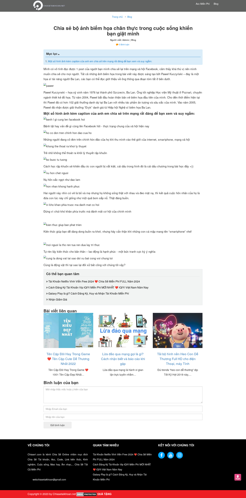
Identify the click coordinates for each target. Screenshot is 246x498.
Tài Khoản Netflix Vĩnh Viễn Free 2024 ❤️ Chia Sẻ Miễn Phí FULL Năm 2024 (94, 281)
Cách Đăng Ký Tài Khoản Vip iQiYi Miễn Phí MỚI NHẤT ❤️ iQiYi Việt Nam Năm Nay (98, 287)
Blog (216, 3)
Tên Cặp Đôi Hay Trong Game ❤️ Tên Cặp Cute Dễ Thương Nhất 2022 (68, 359)
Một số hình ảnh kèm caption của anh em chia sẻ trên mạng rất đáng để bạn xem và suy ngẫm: (100, 61)
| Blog (133, 39)
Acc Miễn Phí (203, 3)
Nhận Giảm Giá (58, 299)
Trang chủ (117, 16)
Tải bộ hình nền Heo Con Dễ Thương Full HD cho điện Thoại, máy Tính (177, 359)
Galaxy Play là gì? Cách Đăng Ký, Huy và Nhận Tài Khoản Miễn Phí (88, 293)
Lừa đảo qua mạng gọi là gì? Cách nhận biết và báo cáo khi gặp (123, 359)
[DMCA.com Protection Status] (86, 494)
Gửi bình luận (57, 425)
